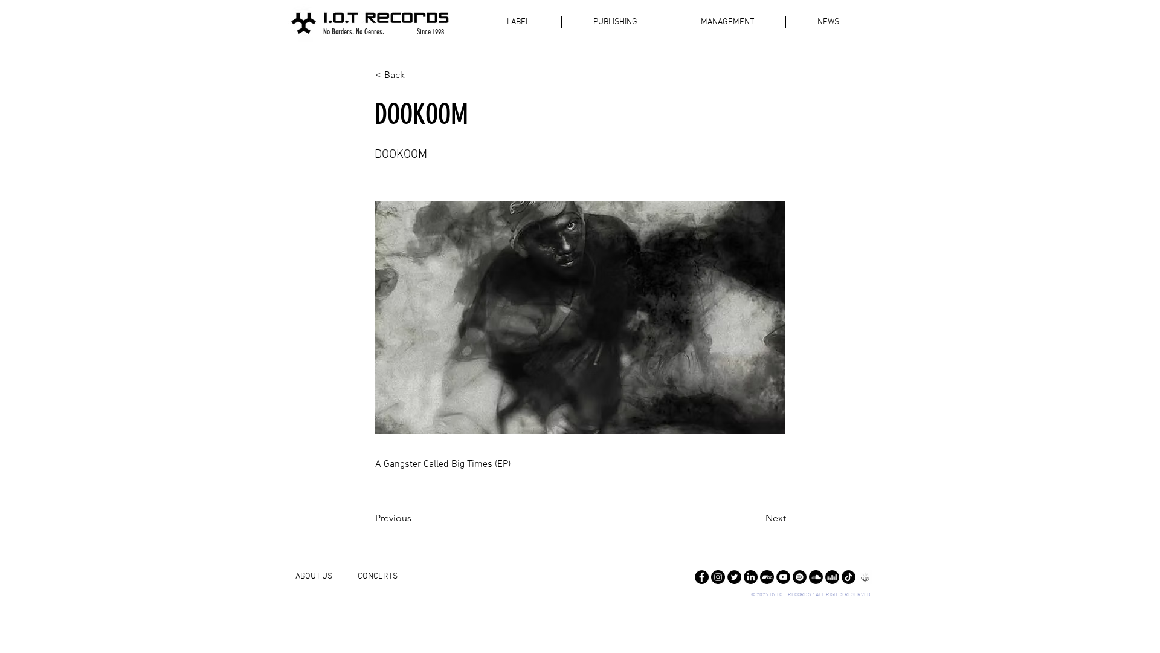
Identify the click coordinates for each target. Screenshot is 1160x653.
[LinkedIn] (751, 577)
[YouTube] (783, 577)
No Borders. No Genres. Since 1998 (383, 31)
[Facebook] (702, 577)
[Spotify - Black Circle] (800, 577)
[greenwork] (865, 577)
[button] (415, 75)
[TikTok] (849, 577)
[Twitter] (734, 577)
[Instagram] (718, 577)
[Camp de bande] (767, 577)
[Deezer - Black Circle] (832, 577)
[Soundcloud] (816, 577)
